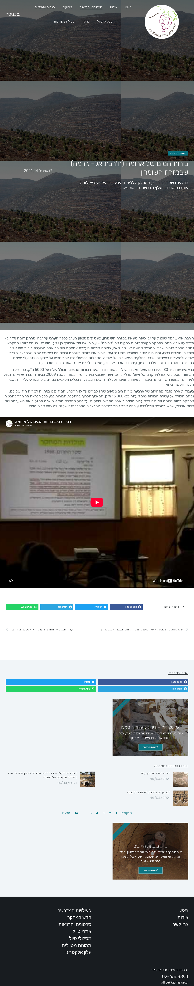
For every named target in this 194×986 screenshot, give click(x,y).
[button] (126, 607)
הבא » (66, 813)
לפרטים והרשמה (150, 747)
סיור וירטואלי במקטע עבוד (155, 773)
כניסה (11, 14)
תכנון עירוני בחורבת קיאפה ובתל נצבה (148, 792)
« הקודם (126, 813)
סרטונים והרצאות (178, 153)
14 (76, 813)
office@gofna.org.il (174, 982)
